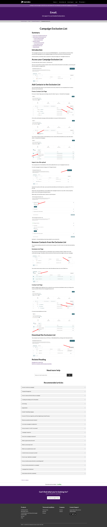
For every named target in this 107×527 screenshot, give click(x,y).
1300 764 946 (73, 511)
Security (44, 511)
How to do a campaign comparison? (29, 436)
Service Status (61, 2)
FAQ (22, 517)
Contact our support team (53, 497)
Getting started (24, 509)
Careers (61, 509)
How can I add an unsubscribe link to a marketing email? (32, 461)
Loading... (59, 484)
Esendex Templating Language (28, 411)
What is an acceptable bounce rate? (29, 448)
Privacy (44, 513)
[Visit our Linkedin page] (75, 514)
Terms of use (45, 509)
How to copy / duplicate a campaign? (29, 456)
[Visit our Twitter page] (73, 514)
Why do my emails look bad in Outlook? (29, 420)
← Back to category (25, 480)
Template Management (26, 391)
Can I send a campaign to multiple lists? (29, 424)
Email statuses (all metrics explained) (29, 473)
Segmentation (24, 407)
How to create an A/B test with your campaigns (31, 395)
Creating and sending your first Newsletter (30, 399)
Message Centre (24, 511)
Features (54, 2)
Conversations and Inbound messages (29, 513)
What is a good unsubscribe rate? (28, 440)
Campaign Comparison (26, 432)
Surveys (22, 516)
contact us (69, 5)
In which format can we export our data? (29, 452)
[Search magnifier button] (69, 375)
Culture (61, 511)
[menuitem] (55, 2)
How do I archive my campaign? (28, 387)
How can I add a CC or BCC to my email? (30, 428)
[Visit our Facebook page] (71, 514)
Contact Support (70, 2)
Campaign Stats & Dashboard (27, 469)
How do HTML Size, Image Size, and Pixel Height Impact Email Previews (36, 416)
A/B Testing (24, 403)
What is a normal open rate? (27, 444)
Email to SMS (24, 514)
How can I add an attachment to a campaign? (30, 465)
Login (76, 2)
